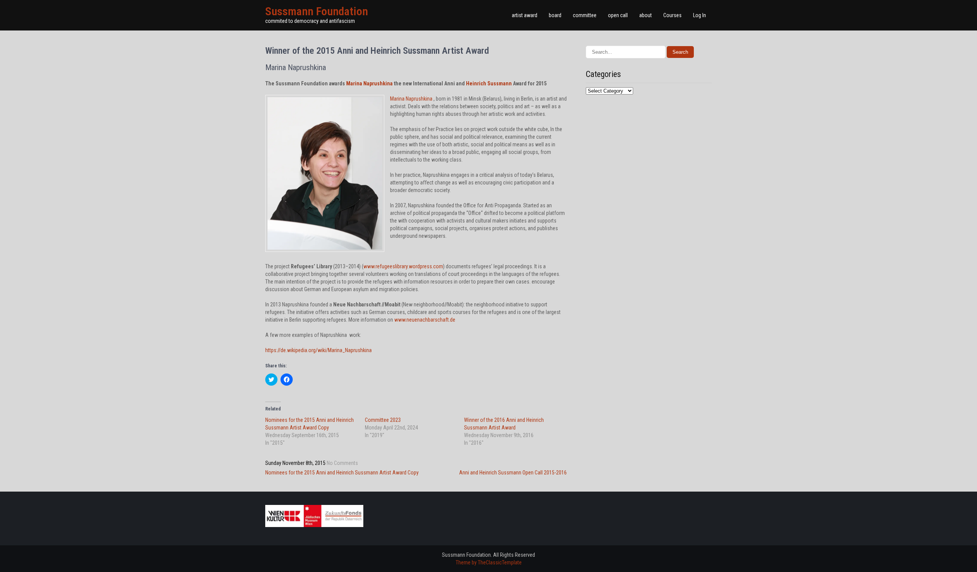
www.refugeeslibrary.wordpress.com (403, 266)
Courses (672, 15)
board (555, 15)
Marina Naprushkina (369, 83)
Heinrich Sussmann (489, 83)
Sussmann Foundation (316, 11)
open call (618, 15)
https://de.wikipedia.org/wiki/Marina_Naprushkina (318, 350)
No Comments (342, 463)
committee (585, 15)
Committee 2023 (383, 420)
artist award (524, 15)
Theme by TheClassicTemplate (489, 562)
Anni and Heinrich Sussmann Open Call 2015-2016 (513, 472)
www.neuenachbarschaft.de (424, 320)
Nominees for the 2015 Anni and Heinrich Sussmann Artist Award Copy (342, 472)
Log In (699, 15)
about (645, 15)
